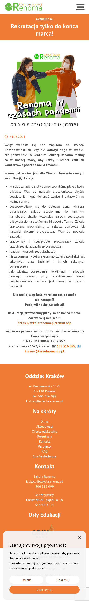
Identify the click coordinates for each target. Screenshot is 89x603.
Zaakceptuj (44, 590)
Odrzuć (26, 580)
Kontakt (44, 441)
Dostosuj (62, 580)
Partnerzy (44, 446)
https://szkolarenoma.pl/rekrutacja (44, 323)
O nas (44, 421)
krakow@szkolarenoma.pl (44, 351)
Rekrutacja (44, 436)
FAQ (45, 451)
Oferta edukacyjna (44, 431)
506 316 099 (66, 346)
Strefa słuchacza (44, 456)
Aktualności (44, 19)
